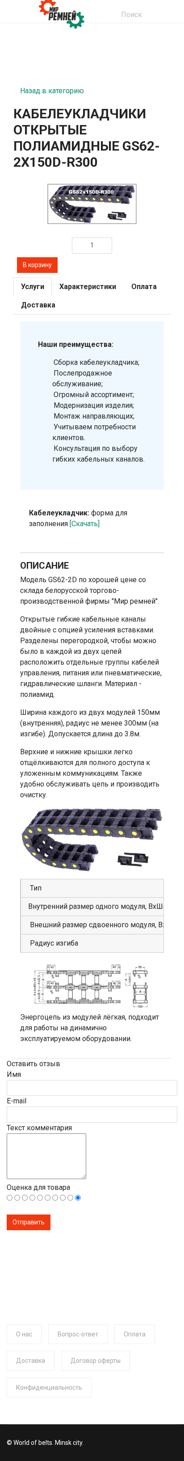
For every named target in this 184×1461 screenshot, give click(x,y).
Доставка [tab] (38, 305)
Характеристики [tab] (87, 286)
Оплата (135, 1334)
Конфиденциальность (49, 1387)
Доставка (30, 1360)
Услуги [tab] (32, 286)
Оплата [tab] (144, 286)
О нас (24, 1334)
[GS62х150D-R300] (92, 204)
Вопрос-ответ (78, 1334)
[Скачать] (85, 523)
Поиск (131, 14)
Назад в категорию (52, 88)
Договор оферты (96, 1360)
